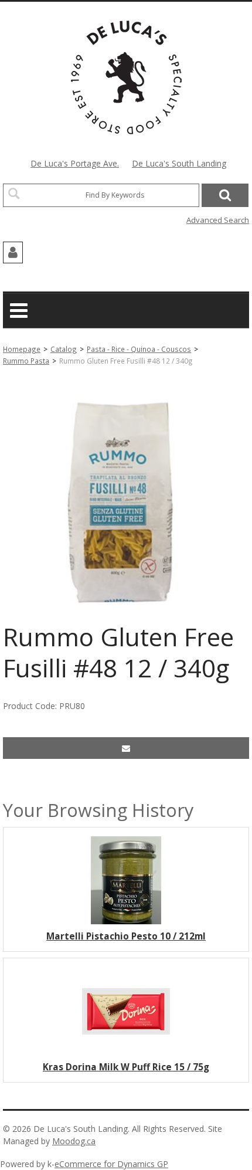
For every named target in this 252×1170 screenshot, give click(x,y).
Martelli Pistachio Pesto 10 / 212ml (126, 936)
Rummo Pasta (26, 360)
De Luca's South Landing (179, 163)
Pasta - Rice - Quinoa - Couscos (139, 349)
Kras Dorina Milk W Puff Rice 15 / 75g (126, 1067)
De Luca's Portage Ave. (74, 163)
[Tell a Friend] (126, 748)
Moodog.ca (74, 1141)
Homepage (21, 349)
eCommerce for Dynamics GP (111, 1163)
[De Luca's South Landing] (126, 77)
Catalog (63, 349)
